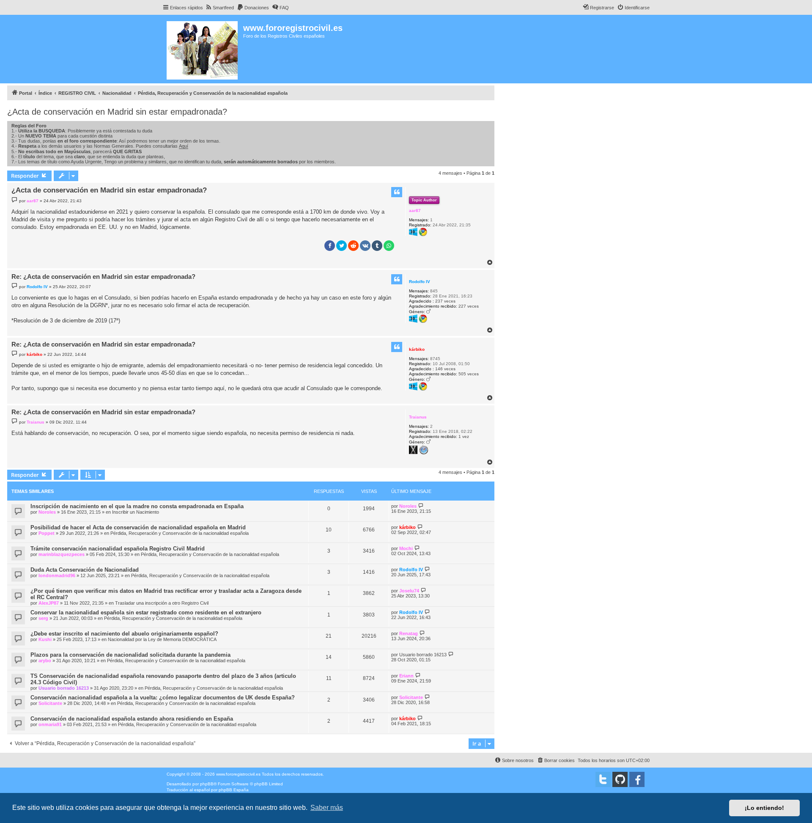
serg (43, 618)
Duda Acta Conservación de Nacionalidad (84, 570)
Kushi (45, 639)
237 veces (445, 301)
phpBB (207, 784)
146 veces (445, 368)
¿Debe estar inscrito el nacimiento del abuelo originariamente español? (124, 633)
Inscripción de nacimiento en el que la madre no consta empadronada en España (137, 506)
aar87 (415, 210)
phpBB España (234, 789)
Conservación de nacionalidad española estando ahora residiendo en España (131, 719)
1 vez (463, 436)
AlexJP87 (48, 603)
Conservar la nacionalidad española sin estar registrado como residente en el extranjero (145, 612)
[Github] (620, 779)
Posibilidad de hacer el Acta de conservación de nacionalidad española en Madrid (138, 527)
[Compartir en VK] (365, 245)
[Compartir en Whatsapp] (389, 245)
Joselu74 (409, 590)
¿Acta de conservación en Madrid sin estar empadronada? (117, 111)
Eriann (406, 675)
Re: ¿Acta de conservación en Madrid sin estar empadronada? (103, 276)
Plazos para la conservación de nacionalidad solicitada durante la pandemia (130, 655)
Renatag (408, 633)
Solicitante (50, 703)
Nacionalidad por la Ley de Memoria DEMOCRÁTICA (162, 639)
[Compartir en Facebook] (329, 245)
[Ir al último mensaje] (421, 506)
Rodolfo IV (419, 281)
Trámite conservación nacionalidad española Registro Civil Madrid (117, 548)
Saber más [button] (326, 807)
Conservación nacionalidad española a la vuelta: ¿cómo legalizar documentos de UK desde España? (162, 697)
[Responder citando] (396, 192)
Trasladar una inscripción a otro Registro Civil (161, 603)
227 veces (468, 306)
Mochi (406, 548)
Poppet (46, 533)
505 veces (468, 374)
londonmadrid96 (56, 575)
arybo (44, 660)
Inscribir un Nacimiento (135, 512)
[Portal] (202, 49)
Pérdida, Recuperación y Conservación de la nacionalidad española (179, 533)
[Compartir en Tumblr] (377, 245)
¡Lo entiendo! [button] (764, 807)
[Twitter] (603, 779)
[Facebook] (637, 779)
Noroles (47, 512)
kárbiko (417, 349)
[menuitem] (219, 8)
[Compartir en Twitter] (341, 245)
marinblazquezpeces (61, 554)
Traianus (418, 417)
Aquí (183, 146)
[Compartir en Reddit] (353, 245)
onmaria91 (50, 724)
